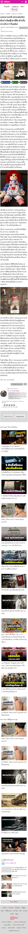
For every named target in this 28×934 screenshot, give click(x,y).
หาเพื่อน (23, 907)
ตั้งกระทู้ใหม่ (14, 902)
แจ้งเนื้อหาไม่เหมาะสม (14, 930)
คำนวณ (25, 910)
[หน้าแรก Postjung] (7, 1)
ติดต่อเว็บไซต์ (11, 927)
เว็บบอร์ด (6, 6)
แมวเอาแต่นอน (9, 31)
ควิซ (20, 910)
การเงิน (12, 914)
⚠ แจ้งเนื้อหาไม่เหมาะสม (16, 384)
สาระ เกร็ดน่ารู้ (10, 863)
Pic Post (15, 910)
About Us (4, 927)
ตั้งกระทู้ (14, 9)
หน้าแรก (2, 13)
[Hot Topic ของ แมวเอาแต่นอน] (3, 396)
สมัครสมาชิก (20, 416)
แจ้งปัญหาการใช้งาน (21, 927)
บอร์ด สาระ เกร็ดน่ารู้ (17, 13)
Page (16, 914)
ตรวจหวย (11, 907)
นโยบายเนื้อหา (7, 924)
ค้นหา (22, 6)
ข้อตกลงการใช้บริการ (7, 922)
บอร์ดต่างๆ (15, 6)
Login (8, 416)
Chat (2, 910)
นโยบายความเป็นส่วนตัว (20, 922)
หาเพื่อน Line (8, 910)
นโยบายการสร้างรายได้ (18, 924)
